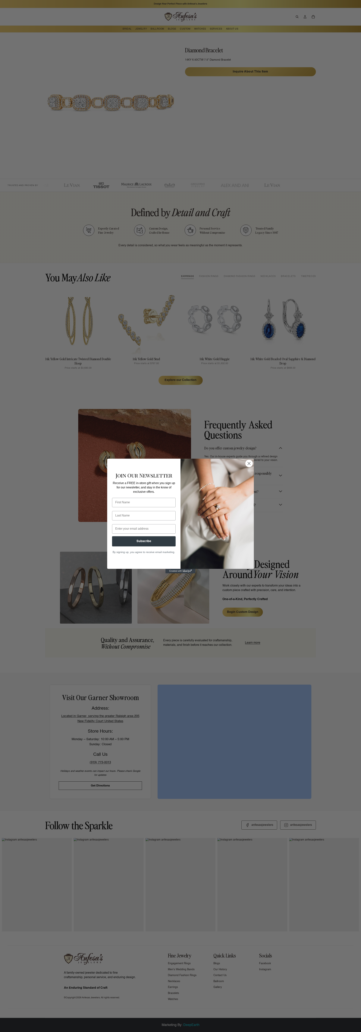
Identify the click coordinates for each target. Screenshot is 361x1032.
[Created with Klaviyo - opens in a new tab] (180, 571)
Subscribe (144, 541)
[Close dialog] (249, 463)
